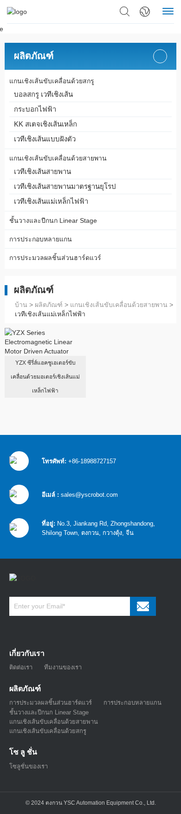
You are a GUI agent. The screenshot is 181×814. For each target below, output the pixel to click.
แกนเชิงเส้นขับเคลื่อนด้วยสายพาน (58, 158)
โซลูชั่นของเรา (28, 766)
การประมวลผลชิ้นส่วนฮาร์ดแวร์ (55, 257)
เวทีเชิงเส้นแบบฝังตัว (45, 139)
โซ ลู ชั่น (23, 752)
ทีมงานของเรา (63, 667)
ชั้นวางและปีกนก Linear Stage (53, 220)
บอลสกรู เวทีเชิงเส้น (43, 94)
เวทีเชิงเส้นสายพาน (42, 171)
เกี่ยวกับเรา (27, 653)
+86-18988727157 (92, 461)
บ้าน (21, 304)
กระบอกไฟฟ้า (35, 109)
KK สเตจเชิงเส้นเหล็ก (45, 124)
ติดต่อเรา (20, 667)
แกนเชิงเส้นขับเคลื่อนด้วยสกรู (51, 81)
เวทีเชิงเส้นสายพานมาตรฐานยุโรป (65, 186)
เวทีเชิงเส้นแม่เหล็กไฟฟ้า (51, 201)
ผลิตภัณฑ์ (34, 56)
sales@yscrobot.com (89, 494)
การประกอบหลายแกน (40, 239)
